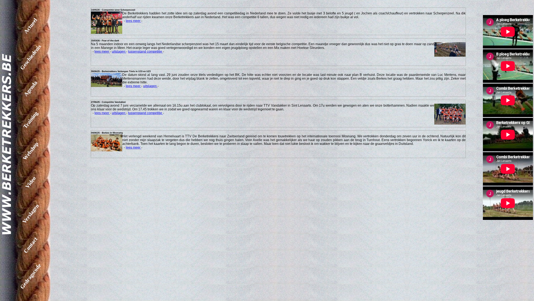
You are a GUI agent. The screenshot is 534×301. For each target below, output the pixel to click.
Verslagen (30, 214)
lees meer (133, 21)
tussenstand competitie (145, 51)
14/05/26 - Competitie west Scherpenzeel (113, 10)
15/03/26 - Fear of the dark (105, 40)
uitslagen (119, 51)
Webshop (31, 151)
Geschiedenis (30, 57)
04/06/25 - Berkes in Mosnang (107, 132)
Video (30, 182)
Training (30, 120)
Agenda (30, 88)
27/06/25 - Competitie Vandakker (108, 102)
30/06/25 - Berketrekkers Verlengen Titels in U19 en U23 (121, 71)
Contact (31, 245)
